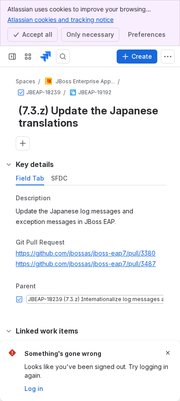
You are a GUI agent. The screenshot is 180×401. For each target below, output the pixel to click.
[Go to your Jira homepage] (45, 57)
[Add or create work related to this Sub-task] (23, 143)
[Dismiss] (168, 353)
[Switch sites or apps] (28, 57)
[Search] (63, 57)
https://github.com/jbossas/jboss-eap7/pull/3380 (86, 253)
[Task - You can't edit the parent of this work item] (21, 92)
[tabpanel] (92, 249)
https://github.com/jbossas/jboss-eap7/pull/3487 (86, 263)
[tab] (30, 178)
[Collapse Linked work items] (8, 331)
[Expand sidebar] (12, 57)
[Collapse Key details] (8, 164)
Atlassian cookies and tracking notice (60, 19)
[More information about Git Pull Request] (73, 242)
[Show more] (168, 57)
